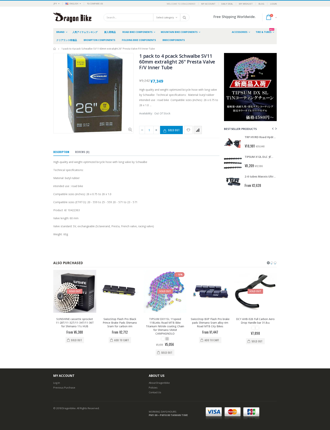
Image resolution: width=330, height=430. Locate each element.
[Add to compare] (198, 130)
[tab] (61, 152)
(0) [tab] (82, 152)
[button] (268, 263)
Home (54, 48)
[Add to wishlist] (188, 130)
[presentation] (272, 128)
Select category (165, 17)
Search (184, 17)
